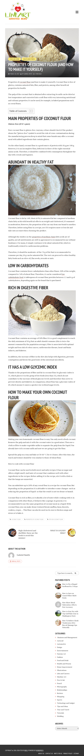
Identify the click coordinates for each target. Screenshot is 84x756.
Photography (62, 687)
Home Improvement (64, 667)
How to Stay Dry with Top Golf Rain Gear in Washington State (70, 613)
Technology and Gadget (66, 703)
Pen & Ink (61, 680)
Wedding (60, 716)
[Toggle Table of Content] (30, 111)
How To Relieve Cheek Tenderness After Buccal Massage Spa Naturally (70, 624)
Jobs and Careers (63, 673)
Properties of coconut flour (34, 519)
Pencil (59, 683)
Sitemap (76, 753)
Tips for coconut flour (56, 519)
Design (59, 647)
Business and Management (67, 637)
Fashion (60, 657)
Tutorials (60, 713)
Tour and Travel (63, 710)
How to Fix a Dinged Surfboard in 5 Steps (70, 585)
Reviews (60, 693)
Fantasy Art (61, 654)
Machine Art (61, 677)
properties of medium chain (43, 236)
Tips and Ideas (62, 706)
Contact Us (49, 753)
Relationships (62, 690)
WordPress (39, 750)
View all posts (16, 561)
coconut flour (25, 82)
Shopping (60, 696)
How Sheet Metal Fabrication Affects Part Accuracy (69, 604)
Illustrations (61, 670)
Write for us (58, 753)
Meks (26, 750)
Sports (59, 700)
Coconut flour (15, 519)
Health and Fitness (29, 59)
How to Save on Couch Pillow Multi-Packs (69, 595)
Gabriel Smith (28, 74)
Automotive (61, 644)
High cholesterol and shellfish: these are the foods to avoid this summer (28, 534)
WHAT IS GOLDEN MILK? (58, 531)
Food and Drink (14, 59)
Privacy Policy (67, 753)
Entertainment (62, 650)
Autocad (60, 641)
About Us (41, 753)
